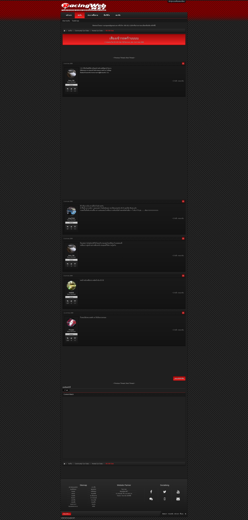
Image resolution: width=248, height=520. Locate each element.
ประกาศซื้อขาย (93, 15)
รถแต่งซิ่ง (93, 493)
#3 (183, 238)
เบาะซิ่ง (94, 487)
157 (68, 303)
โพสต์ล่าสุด (75, 21)
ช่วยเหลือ (170, 514)
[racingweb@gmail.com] (178, 498)
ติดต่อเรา (164, 514)
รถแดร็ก (93, 502)
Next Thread (130, 58)
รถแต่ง (73, 491)
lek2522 (71, 292)
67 (67, 229)
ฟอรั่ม (80, 15)
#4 (183, 275)
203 (68, 340)
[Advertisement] (124, 112)
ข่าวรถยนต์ (93, 498)
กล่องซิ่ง (73, 502)
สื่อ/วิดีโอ (107, 15)
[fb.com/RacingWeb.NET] (151, 491)
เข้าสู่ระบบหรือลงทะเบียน (176, 1)
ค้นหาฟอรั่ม (66, 21)
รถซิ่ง (93, 506)
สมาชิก (118, 15)
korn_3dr (130, 42)
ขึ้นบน (181, 514)
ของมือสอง (73, 489)
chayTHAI (71, 218)
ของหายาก (73, 504)
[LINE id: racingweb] (151, 498)
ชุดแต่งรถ (93, 489)
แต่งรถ (73, 493)
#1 (183, 63)
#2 (183, 201)
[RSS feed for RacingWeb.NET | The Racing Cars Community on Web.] (185, 511)
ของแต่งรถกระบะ (73, 506)
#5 (183, 313)
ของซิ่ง (73, 495)
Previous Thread (119, 58)
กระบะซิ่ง (93, 500)
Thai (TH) (65, 514)
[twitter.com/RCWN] (164, 491)
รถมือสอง (93, 491)
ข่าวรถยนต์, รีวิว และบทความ (124, 493)
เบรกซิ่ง (73, 500)
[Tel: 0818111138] (164, 498)
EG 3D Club (117, 42)
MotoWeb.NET (124, 491)
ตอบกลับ (181, 81)
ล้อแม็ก (73, 498)
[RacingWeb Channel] (178, 491)
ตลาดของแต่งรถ (73, 487)
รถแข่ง (93, 504)
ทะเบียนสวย (93, 495)
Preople (71, 330)
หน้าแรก (69, 15)
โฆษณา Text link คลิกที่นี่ (124, 495)
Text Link (124, 489)
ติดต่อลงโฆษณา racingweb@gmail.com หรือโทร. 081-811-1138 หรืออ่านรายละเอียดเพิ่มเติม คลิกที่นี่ (124, 25)
